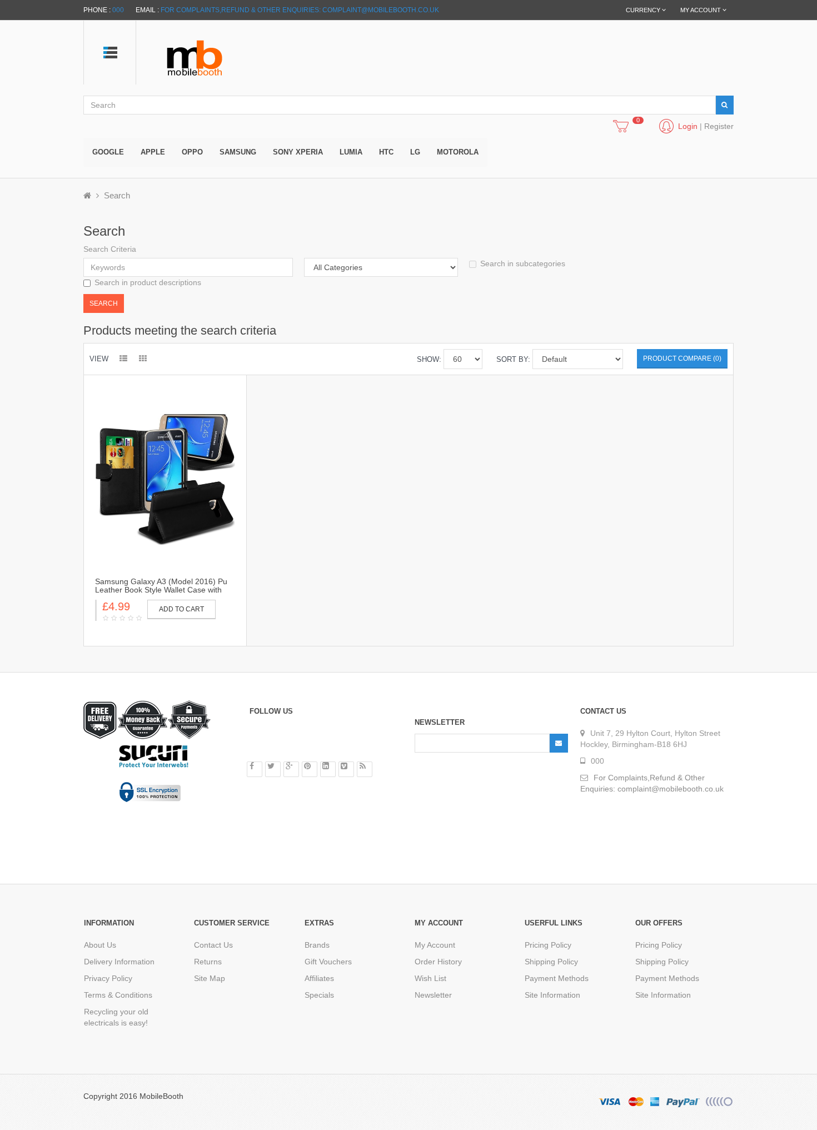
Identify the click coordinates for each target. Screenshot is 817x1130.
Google (108, 152)
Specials (319, 994)
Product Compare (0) (682, 358)
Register (719, 126)
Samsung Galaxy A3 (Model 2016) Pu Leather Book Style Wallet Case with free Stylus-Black (161, 590)
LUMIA (351, 152)
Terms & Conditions (118, 994)
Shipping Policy (551, 961)
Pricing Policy (548, 944)
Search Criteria (109, 249)
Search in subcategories (522, 263)
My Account (435, 944)
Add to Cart (181, 609)
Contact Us (213, 944)
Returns (208, 961)
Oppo (192, 152)
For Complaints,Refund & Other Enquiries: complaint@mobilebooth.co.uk (300, 10)
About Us (100, 944)
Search (117, 195)
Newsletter (433, 994)
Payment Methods (557, 978)
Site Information (552, 994)
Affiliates (319, 978)
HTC (386, 152)
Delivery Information (119, 961)
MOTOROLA (458, 152)
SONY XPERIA (298, 152)
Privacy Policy (108, 978)
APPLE (153, 152)
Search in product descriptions (147, 282)
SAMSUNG (238, 152)
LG (415, 152)
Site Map (209, 978)
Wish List (430, 978)
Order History (438, 961)
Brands (317, 944)
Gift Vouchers (328, 961)
